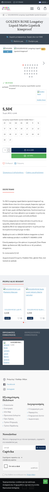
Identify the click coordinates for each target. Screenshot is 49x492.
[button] (16, 63)
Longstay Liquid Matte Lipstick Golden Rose (18, 120)
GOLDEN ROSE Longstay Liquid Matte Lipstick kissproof (16, 343)
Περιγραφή (8, 189)
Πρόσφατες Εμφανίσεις (9, 333)
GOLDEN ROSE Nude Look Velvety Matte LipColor (36, 310)
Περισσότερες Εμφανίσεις (32, 333)
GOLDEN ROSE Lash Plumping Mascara (13, 310)
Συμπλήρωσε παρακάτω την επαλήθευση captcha (11, 458)
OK (45, 481)
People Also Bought (13, 281)
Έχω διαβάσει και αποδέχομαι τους (20, 475)
